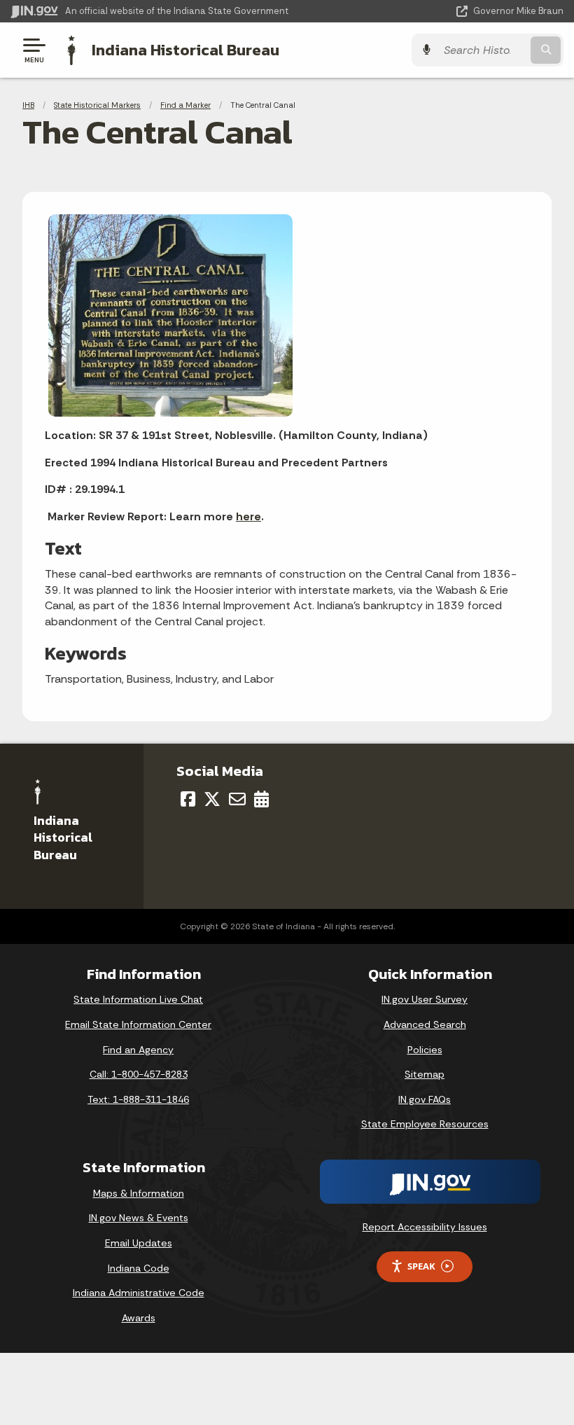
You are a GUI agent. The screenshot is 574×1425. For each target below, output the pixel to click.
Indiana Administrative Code (138, 1292)
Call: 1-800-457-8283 (139, 1074)
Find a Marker (185, 105)
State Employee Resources (425, 1124)
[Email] (237, 799)
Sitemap (424, 1074)
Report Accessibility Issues (425, 1227)
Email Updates (138, 1243)
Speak (421, 1266)
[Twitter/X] (212, 799)
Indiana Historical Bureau (185, 50)
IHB (28, 105)
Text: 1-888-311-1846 (138, 1099)
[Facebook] (188, 799)
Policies (424, 1049)
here (248, 516)
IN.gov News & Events (138, 1217)
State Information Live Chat (138, 999)
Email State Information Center (138, 1024)
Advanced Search (425, 1024)
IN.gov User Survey (425, 999)
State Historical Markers (97, 105)
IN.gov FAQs (424, 1099)
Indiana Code (138, 1268)
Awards (138, 1318)
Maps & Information (138, 1193)
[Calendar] (261, 799)
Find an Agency (138, 1049)
